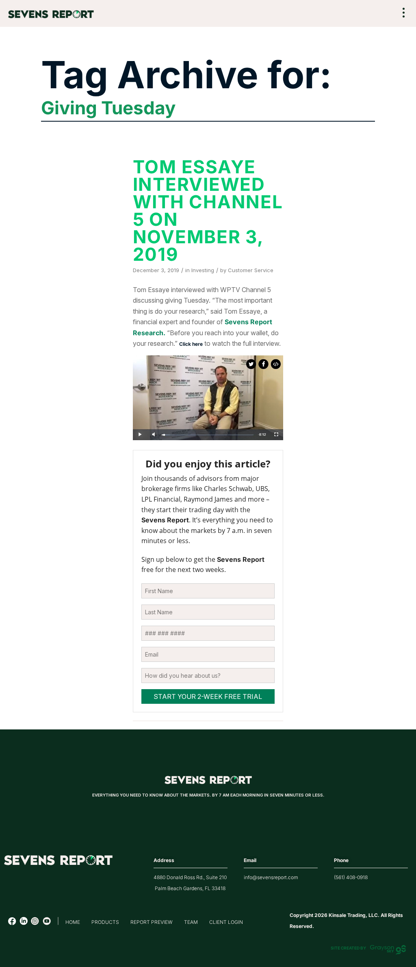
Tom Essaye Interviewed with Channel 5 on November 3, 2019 (208, 210)
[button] (404, 13)
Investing (202, 270)
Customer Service (250, 270)
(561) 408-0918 (351, 877)
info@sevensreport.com (271, 877)
